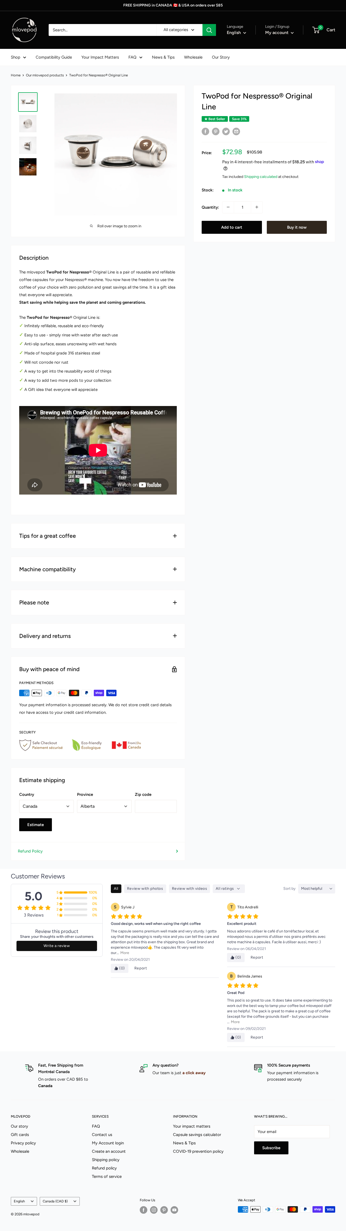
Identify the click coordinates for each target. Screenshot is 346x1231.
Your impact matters (191, 1126)
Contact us (102, 1134)
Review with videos (189, 888)
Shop (15, 57)
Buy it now (297, 227)
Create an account (109, 1151)
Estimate (35, 824)
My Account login (108, 1143)
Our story (19, 1126)
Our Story (221, 57)
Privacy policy (23, 1143)
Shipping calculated (260, 176)
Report (140, 968)
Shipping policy (105, 1159)
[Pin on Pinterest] (215, 131)
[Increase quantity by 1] (256, 207)
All (116, 888)
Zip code (143, 794)
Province (85, 794)
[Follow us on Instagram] (154, 1210)
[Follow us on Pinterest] (164, 1210)
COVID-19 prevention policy (198, 1151)
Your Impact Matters (100, 57)
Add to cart (231, 227)
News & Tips (163, 57)
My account (277, 32)
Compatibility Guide (54, 57)
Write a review (57, 945)
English (19, 1201)
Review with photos (145, 888)
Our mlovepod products (45, 75)
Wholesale (193, 57)
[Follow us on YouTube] (174, 1210)
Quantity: (210, 207)
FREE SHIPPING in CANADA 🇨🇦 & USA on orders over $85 (173, 5)
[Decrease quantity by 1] (228, 207)
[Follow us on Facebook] (143, 1210)
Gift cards (20, 1134)
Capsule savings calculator (197, 1134)
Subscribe (271, 1147)
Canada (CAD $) (55, 1201)
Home (16, 75)
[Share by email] (236, 131)
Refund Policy (30, 851)
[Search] (209, 30)
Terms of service (107, 1176)
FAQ (132, 57)
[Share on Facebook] (205, 131)
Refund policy (104, 1168)
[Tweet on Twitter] (226, 131)
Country (26, 794)
